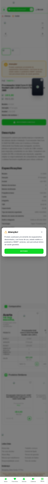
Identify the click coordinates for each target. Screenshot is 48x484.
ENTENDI (24, 251)
